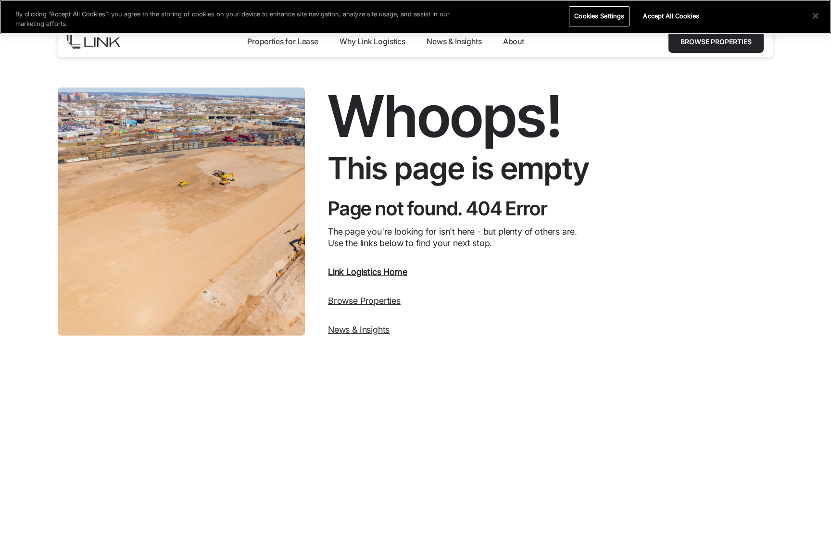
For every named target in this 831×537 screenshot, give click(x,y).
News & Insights (359, 330)
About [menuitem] (513, 41)
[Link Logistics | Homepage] (93, 42)
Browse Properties (716, 41)
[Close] (815, 15)
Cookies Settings (599, 16)
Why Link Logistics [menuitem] (372, 41)
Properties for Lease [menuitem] (282, 41)
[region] (415, 17)
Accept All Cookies (671, 16)
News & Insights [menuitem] (454, 41)
